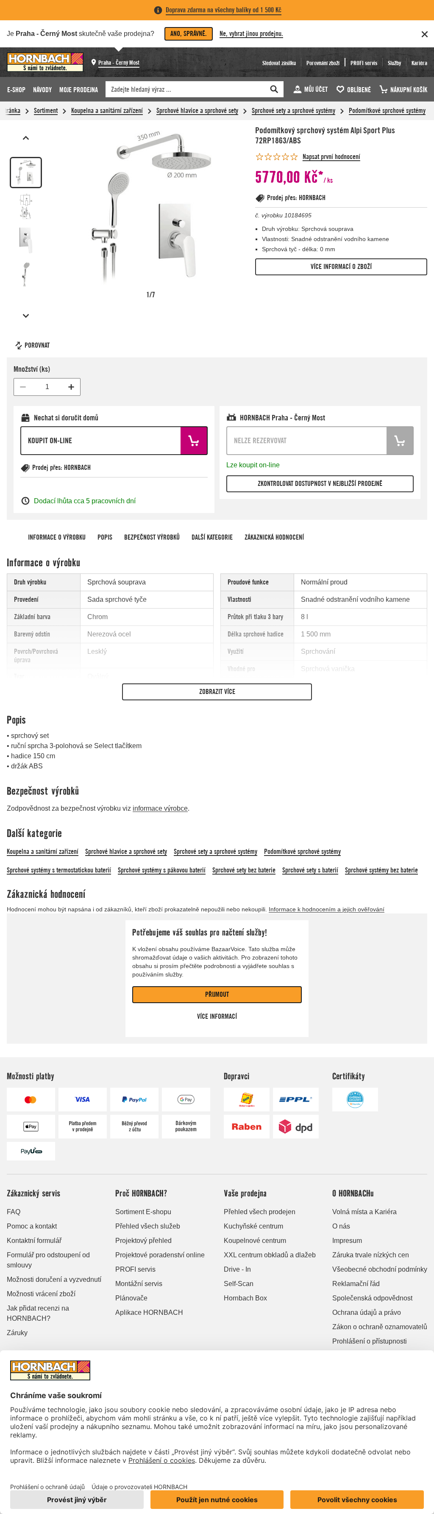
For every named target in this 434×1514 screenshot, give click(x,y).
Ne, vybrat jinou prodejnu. (251, 34)
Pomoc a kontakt (32, 1226)
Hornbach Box (245, 1298)
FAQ (13, 1211)
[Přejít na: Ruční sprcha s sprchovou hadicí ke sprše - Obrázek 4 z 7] (26, 274)
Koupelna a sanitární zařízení (107, 111)
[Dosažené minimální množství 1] (23, 387)
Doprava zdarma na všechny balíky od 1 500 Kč (223, 10)
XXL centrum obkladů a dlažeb (270, 1255)
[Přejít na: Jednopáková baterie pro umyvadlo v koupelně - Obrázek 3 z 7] (26, 240)
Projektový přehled (143, 1240)
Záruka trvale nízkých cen (370, 1255)
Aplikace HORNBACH (149, 1312)
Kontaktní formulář (34, 1240)
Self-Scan (238, 1283)
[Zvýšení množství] (71, 387)
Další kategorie (212, 537)
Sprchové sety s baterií (310, 870)
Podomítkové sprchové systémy (387, 111)
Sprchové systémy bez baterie (381, 870)
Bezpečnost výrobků (152, 537)
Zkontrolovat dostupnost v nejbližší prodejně (320, 484)
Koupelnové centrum (255, 1240)
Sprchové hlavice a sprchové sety (197, 111)
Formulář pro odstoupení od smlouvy (48, 1260)
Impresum (347, 1240)
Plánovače (131, 1298)
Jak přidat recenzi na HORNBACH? (38, 1313)
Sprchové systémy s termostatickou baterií (59, 870)
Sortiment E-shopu (143, 1211)
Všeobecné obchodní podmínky (379, 1269)
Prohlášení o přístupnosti (369, 1341)
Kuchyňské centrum (253, 1226)
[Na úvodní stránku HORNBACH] (45, 62)
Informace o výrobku (57, 537)
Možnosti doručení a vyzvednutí (54, 1279)
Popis (104, 537)
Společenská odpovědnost (372, 1298)
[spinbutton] (47, 387)
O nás (341, 1226)
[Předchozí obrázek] (25, 138)
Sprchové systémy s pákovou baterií (162, 870)
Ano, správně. (188, 34)
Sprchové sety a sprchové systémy (293, 111)
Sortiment (46, 111)
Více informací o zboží (341, 267)
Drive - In (237, 1269)
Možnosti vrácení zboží (41, 1293)
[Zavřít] (424, 34)
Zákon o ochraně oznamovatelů (379, 1326)
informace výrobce (160, 808)
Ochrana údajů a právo (366, 1312)
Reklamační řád (356, 1283)
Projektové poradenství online (160, 1255)
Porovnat (37, 345)
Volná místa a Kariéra (364, 1211)
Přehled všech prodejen (259, 1211)
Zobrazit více (217, 692)
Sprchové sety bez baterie (243, 870)
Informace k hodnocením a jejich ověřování (326, 909)
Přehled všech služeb (147, 1226)
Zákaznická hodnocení (274, 537)
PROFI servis (135, 1269)
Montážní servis (138, 1283)
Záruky (17, 1332)
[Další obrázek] (25, 316)
